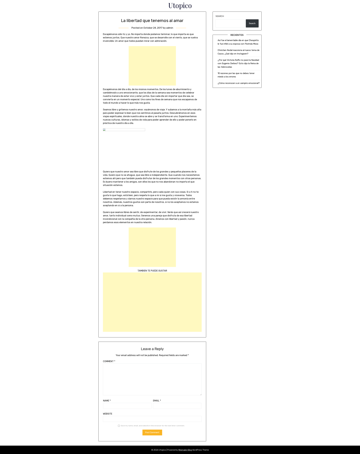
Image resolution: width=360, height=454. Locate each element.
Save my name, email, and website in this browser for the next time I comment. (153, 426)
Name (107, 400)
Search (220, 16)
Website (107, 413)
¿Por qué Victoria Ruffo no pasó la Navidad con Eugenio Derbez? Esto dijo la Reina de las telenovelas (238, 63)
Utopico (180, 5)
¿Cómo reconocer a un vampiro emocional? (239, 83)
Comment (109, 361)
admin (169, 27)
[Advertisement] (152, 66)
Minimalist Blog (185, 450)
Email (157, 400)
